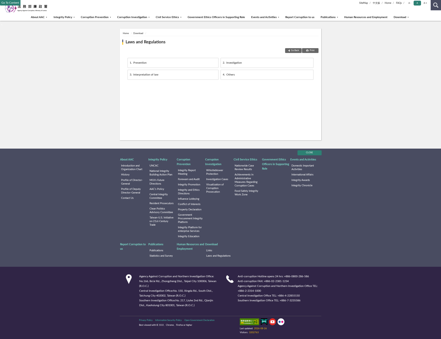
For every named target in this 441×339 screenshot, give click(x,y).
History (125, 174)
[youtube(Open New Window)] (272, 322)
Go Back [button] (295, 50)
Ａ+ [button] (425, 3)
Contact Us (127, 198)
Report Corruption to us (299, 17)
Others (229, 74)
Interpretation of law (144, 74)
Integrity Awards (300, 180)
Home (388, 3)
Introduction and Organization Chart (131, 167)
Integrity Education (188, 236)
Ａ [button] (417, 3)
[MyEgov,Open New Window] (264, 322)
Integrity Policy (63, 17)
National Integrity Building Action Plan (161, 173)
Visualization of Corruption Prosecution (215, 188)
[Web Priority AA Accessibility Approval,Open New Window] (249, 322)
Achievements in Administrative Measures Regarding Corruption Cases (246, 180)
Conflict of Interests (189, 204)
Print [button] (312, 50)
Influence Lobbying (188, 199)
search (436, 5)
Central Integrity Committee (159, 196)
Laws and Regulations (146, 42)
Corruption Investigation (132, 17)
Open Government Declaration (199, 320)
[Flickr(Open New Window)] (281, 322)
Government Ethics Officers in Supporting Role (216, 17)
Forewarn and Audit (189, 179)
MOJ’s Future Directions (157, 182)
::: (1, 25)
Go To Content (10, 2)
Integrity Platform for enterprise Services (190, 229)
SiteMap (363, 3)
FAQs (399, 3)
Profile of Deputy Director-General (131, 191)
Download (400, 17)
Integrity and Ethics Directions (189, 192)
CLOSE (309, 153)
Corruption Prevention (95, 17)
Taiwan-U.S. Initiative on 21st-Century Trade (161, 221)
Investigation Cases (217, 179)
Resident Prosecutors (162, 203)
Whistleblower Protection (214, 172)
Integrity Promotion (189, 184)
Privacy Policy (146, 320)
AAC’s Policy (157, 189)
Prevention (138, 62)
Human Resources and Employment (365, 17)
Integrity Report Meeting (187, 172)
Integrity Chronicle (301, 185)
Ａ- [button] (409, 3)
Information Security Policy (168, 320)
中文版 (376, 3)
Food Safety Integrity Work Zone (246, 193)
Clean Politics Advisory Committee (161, 210)
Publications (328, 17)
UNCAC (154, 165)
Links (209, 250)
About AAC (38, 17)
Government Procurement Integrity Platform (190, 218)
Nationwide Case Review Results (244, 167)
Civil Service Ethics (167, 17)
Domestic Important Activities (302, 167)
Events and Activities (264, 17)
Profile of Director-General (132, 182)
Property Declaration (189, 209)
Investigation (232, 62)
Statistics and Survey (161, 256)
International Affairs (302, 174)
